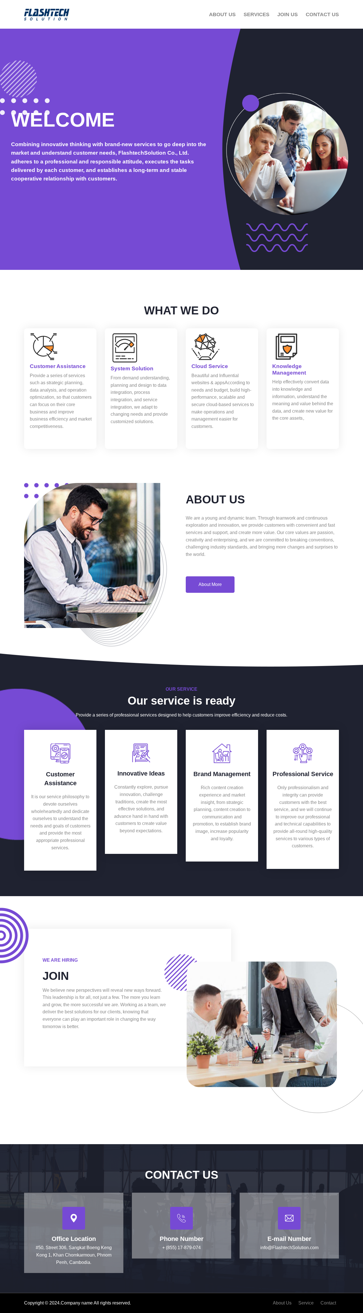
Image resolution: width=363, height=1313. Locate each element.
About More (210, 584)
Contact (328, 1303)
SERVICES (256, 14)
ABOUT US (222, 14)
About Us (282, 1303)
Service (306, 1303)
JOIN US (287, 14)
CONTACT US (322, 14)
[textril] (46, 14)
